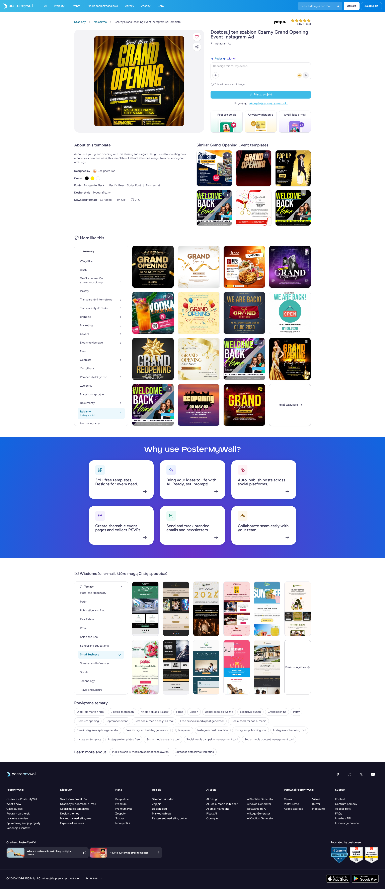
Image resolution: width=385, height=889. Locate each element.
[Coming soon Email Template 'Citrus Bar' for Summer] (267, 609)
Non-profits (122, 823)
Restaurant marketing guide (169, 818)
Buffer (316, 804)
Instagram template (89, 739)
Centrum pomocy (346, 804)
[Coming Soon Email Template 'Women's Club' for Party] (176, 609)
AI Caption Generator (260, 818)
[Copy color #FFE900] (92, 178)
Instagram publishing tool (250, 730)
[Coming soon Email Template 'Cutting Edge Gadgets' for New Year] (145, 609)
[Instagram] (349, 774)
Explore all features (72, 823)
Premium (121, 804)
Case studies (14, 808)
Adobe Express (293, 808)
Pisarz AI (211, 813)
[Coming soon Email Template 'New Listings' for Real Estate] (267, 667)
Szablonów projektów (73, 799)
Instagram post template (212, 730)
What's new (13, 804)
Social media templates (74, 808)
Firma (179, 712)
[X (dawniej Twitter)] (361, 774)
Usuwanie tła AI (256, 808)
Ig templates (182, 730)
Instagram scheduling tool (289, 730)
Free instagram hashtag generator (147, 730)
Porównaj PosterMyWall (299, 789)
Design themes (69, 813)
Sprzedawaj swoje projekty (23, 823)
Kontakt (340, 799)
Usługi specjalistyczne (219, 712)
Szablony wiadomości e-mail (78, 804)
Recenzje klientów (18, 828)
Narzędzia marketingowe (75, 818)
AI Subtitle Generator (260, 799)
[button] (197, 37)
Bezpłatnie (122, 799)
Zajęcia (156, 804)
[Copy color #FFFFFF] (98, 178)
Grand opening (277, 712)
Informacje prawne (347, 823)
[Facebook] (338, 774)
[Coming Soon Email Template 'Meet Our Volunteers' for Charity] (297, 609)
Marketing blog (161, 813)
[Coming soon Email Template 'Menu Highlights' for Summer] (145, 667)
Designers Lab (106, 171)
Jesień (194, 712)
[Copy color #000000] (87, 178)
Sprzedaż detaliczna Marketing (194, 752)
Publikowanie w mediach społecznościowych (140, 752)
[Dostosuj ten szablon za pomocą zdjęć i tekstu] (139, 81)
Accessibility (343, 808)
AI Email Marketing (217, 808)
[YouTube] (373, 774)
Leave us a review (17, 818)
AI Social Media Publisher (222, 804)
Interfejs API (343, 818)
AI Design (212, 799)
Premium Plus (123, 808)
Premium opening (88, 721)
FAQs (338, 813)
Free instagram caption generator (98, 730)
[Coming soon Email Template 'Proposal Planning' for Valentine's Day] (236, 609)
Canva (288, 799)
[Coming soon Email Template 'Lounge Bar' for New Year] (206, 609)
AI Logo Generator (258, 813)
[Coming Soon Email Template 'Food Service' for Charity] (236, 667)
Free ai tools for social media (248, 721)
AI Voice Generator (259, 804)
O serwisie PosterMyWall (21, 799)
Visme (316, 799)
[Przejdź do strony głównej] (16, 6)
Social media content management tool (269, 739)
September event (117, 721)
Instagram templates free (124, 739)
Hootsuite (318, 808)
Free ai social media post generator (202, 721)
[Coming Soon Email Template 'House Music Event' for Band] (176, 667)
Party (296, 712)
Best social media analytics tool (154, 721)
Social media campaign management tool (212, 739)
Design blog (159, 808)
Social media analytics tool (163, 739)
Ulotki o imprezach (122, 712)
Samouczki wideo (163, 799)
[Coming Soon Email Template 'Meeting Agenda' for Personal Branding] (206, 667)
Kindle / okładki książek (155, 712)
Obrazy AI (212, 818)
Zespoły (120, 813)
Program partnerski (18, 813)
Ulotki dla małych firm (90, 712)
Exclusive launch (250, 712)
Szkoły (119, 818)
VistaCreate (291, 804)
